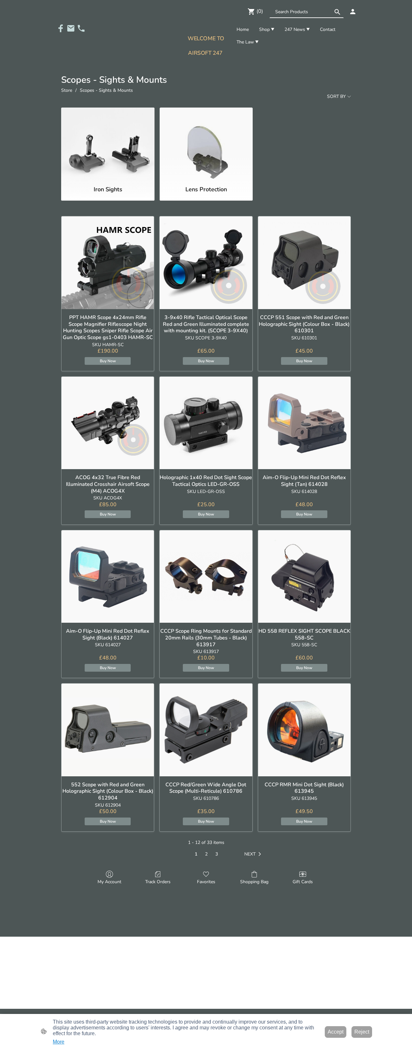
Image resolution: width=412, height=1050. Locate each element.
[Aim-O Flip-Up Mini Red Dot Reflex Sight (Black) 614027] (107, 576)
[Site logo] (206, 63)
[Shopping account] (353, 11)
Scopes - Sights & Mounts (106, 90)
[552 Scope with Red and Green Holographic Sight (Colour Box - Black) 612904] (107, 730)
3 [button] (216, 854)
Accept (335, 1032)
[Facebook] (60, 28)
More (58, 1042)
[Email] (71, 28)
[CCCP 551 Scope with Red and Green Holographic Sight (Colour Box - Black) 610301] (304, 262)
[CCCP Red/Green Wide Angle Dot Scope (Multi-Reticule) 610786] (206, 730)
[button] (337, 12)
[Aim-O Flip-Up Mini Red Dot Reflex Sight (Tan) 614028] (304, 423)
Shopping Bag (254, 882)
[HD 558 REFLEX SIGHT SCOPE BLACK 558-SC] (304, 576)
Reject (361, 1032)
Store (66, 90)
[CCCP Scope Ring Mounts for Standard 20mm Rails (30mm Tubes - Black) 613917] (206, 576)
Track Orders (158, 882)
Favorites (206, 882)
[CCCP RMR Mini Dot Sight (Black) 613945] (304, 730)
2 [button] (206, 854)
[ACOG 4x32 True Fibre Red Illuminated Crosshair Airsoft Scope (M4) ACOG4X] (107, 423)
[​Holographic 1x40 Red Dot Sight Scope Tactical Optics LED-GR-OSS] (206, 423)
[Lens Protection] (206, 144)
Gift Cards (303, 882)
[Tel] (81, 28)
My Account (109, 882)
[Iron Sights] (107, 144)
